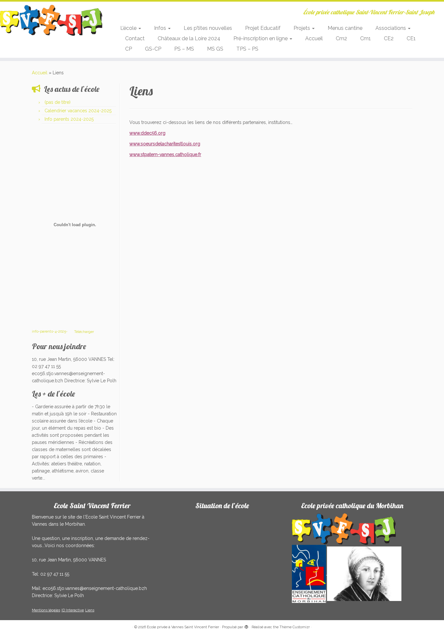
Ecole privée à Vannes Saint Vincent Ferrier (183, 627)
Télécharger (84, 331)
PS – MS (184, 49)
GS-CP (153, 49)
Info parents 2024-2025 (69, 119)
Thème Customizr (295, 627)
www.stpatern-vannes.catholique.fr (165, 154)
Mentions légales (46, 610)
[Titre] (309, 573)
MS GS (215, 49)
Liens (89, 610)
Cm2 (341, 38)
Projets (302, 28)
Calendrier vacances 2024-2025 (78, 110)
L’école (129, 28)
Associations (391, 28)
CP (128, 49)
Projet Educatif (263, 28)
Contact (135, 38)
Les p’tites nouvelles (208, 28)
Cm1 (365, 38)
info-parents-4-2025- (50, 331)
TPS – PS (247, 49)
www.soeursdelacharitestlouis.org (164, 143)
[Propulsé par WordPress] (246, 626)
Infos (160, 28)
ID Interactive (72, 610)
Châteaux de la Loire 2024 (189, 38)
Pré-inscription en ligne (261, 38)
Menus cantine (345, 28)
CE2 (389, 38)
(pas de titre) (58, 102)
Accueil (314, 38)
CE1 (411, 38)
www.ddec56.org (147, 133)
